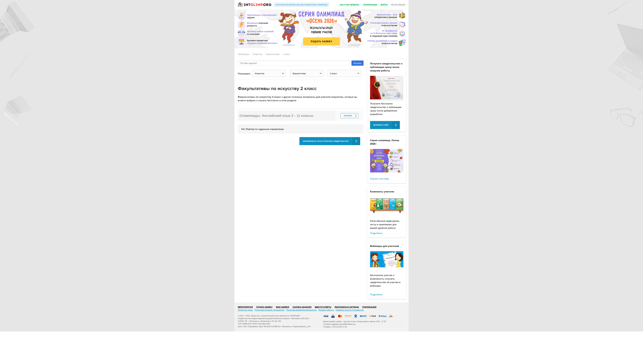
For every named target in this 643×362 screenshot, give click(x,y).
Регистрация (398, 5)
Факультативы (272, 54)
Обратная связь (245, 309)
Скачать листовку (379, 178)
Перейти (348, 116)
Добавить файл (380, 125)
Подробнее (376, 233)
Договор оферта (326, 309)
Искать (357, 63)
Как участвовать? (350, 5)
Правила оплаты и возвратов (350, 309)
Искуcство (257, 54)
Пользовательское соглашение (269, 309)
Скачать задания (302, 307)
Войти (384, 5)
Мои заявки (282, 307)
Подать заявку (264, 307)
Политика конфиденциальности (301, 309)
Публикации (370, 5)
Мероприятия (245, 307)
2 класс (286, 54)
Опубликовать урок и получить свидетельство (326, 141)
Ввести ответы (323, 307)
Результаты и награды (347, 307)
